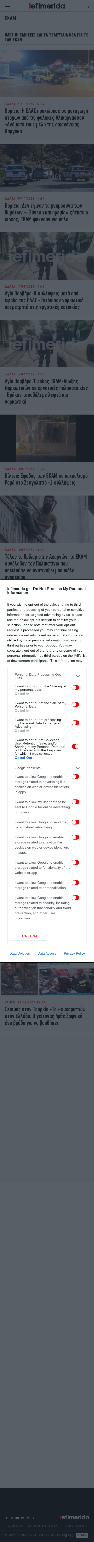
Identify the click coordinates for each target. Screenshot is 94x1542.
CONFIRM (28, 936)
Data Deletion (19, 953)
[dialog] (47, 771)
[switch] (75, 687)
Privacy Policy (74, 953)
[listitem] (47, 676)
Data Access (47, 953)
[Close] (84, 589)
